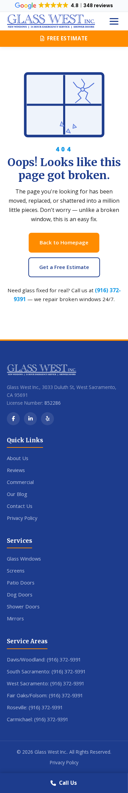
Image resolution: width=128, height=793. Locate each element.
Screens (16, 570)
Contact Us (19, 505)
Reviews (16, 470)
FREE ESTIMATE (67, 38)
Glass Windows (24, 558)
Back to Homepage (64, 242)
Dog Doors (19, 594)
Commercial (20, 482)
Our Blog (17, 493)
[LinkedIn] (30, 418)
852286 (52, 403)
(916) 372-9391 (64, 659)
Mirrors (15, 618)
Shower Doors (23, 606)
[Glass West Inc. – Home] (51, 21)
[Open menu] (114, 21)
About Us (17, 458)
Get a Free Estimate (64, 267)
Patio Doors (20, 582)
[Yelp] (47, 418)
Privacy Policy (22, 517)
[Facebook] (13, 418)
